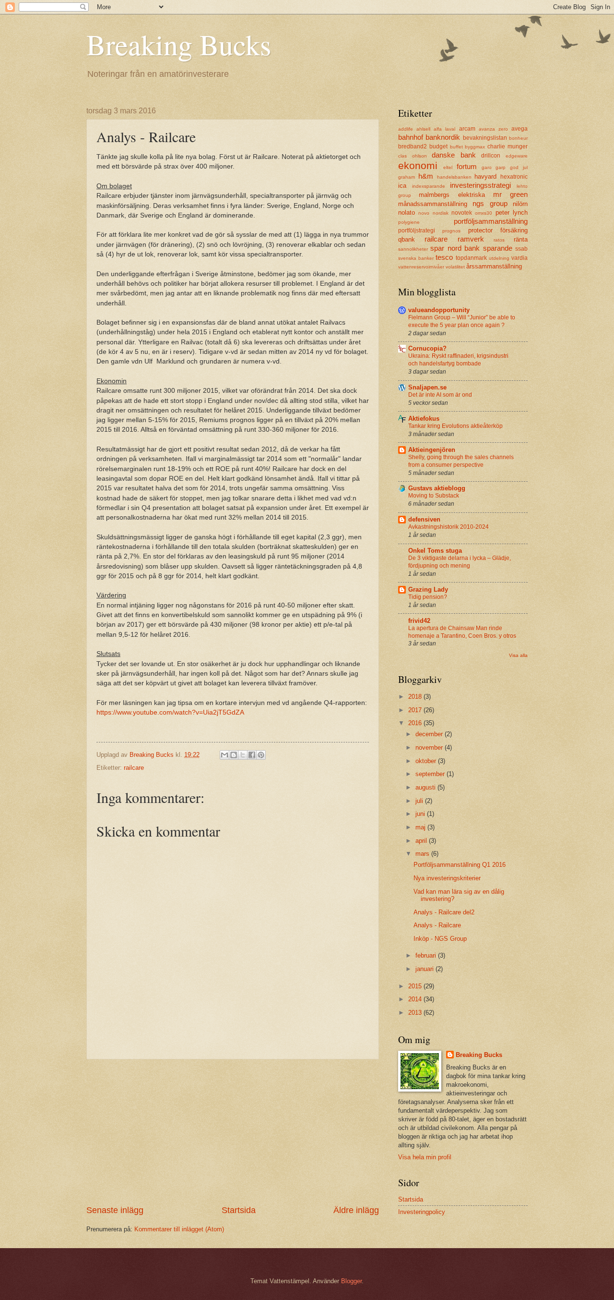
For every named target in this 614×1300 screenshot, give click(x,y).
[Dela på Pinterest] (261, 755)
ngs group (489, 203)
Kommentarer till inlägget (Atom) (179, 1229)
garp (501, 167)
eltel (447, 167)
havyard (485, 176)
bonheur (518, 138)
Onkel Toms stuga (435, 550)
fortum (467, 166)
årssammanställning (494, 266)
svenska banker (416, 258)
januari (425, 968)
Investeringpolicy (421, 1211)
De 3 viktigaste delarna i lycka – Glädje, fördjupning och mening (459, 562)
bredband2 (412, 146)
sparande (497, 248)
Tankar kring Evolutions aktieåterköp (455, 426)
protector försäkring (498, 230)
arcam (467, 129)
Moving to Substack (433, 495)
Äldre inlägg (356, 1210)
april (422, 840)
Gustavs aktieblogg (436, 488)
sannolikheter (413, 249)
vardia (519, 258)
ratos (499, 240)
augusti (426, 787)
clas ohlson (412, 155)
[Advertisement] (233, 1132)
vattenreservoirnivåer (421, 266)
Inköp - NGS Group (440, 938)
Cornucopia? (427, 348)
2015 (416, 986)
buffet (456, 146)
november (430, 747)
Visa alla (518, 655)
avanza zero (493, 129)
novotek (461, 213)
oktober (426, 761)
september (431, 774)
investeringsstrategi (480, 185)
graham (406, 177)
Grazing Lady (428, 589)
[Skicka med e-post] (224, 755)
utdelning (499, 258)
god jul (519, 167)
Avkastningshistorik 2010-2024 (448, 526)
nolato (406, 212)
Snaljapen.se (427, 387)
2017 (416, 710)
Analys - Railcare (437, 925)
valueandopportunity (439, 310)
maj (421, 827)
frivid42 (419, 620)
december (430, 734)
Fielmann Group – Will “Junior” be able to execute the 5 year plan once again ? (461, 321)
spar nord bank (455, 248)
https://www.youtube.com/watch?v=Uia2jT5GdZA (171, 712)
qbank (406, 239)
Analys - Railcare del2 (443, 912)
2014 (416, 999)
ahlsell (423, 129)
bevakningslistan (485, 138)
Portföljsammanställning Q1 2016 (459, 864)
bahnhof (410, 137)
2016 (416, 723)
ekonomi (417, 165)
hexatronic (514, 177)
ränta (521, 239)
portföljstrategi (416, 230)
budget (438, 146)
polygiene (409, 222)
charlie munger (507, 146)
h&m (425, 176)
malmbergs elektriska (451, 194)
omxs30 (483, 213)
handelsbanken (454, 177)
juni (421, 813)
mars (423, 853)
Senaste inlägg (114, 1210)
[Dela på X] (243, 755)
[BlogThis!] (233, 755)
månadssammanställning (432, 203)
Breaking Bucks (178, 44)
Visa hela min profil (424, 1157)
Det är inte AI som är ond (440, 394)
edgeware (517, 155)
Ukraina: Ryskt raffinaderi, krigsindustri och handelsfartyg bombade (458, 359)
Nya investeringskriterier (447, 878)
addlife (405, 129)
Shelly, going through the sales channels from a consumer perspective (461, 461)
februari (426, 955)
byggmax (475, 146)
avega (519, 129)
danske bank (454, 155)
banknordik (442, 137)
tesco (444, 257)
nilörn (520, 203)
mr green (510, 194)
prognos (451, 230)
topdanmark (471, 258)
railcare (134, 767)
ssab (521, 249)
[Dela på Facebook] (252, 755)
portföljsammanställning (491, 221)
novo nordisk (433, 213)
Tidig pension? (427, 597)
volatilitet (455, 266)
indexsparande (428, 186)
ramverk (471, 239)
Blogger (351, 1281)
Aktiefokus (423, 418)
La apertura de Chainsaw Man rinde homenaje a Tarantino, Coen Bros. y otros (462, 632)
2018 (416, 696)
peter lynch (512, 212)
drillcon (490, 155)
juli (420, 800)
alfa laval (444, 129)
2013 (416, 1012)
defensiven (424, 519)
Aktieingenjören (431, 449)
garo (487, 167)
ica (402, 185)
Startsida (239, 1210)
